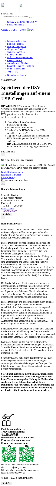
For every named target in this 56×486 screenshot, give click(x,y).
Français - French (15, 43)
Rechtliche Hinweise (11, 174)
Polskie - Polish (14, 60)
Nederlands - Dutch (16, 75)
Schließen (6, 214)
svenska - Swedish (16, 52)
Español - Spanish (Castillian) (21, 66)
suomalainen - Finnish (17, 63)
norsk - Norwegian (16, 68)
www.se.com (7, 208)
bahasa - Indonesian (16, 41)
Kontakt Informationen (12, 172)
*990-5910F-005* (9, 211)
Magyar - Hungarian (16, 46)
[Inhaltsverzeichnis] (2, 33)
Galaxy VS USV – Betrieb (14, 29)
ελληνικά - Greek (15, 49)
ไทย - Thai (12, 72)
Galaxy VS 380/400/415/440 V (22, 22)
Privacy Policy (8, 177)
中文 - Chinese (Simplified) (20, 57)
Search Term (7, 13)
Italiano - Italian (14, 54)
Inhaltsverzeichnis (15, 24)
